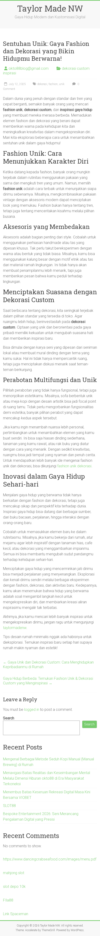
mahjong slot (13, 873)
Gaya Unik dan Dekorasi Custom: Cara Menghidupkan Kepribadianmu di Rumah (48, 664)
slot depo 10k (14, 886)
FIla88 (8, 900)
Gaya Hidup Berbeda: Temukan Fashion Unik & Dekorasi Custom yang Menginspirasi (48, 680)
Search (8, 718)
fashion (53, 84)
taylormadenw (14, 628)
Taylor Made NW (50, 8)
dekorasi (42, 84)
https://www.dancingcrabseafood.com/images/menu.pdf (49, 859)
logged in (31, 709)
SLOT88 (9, 805)
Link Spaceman (15, 914)
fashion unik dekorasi (74, 466)
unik (61, 84)
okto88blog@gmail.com (29, 68)
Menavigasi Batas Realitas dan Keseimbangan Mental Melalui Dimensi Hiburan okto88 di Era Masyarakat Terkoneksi (46, 778)
